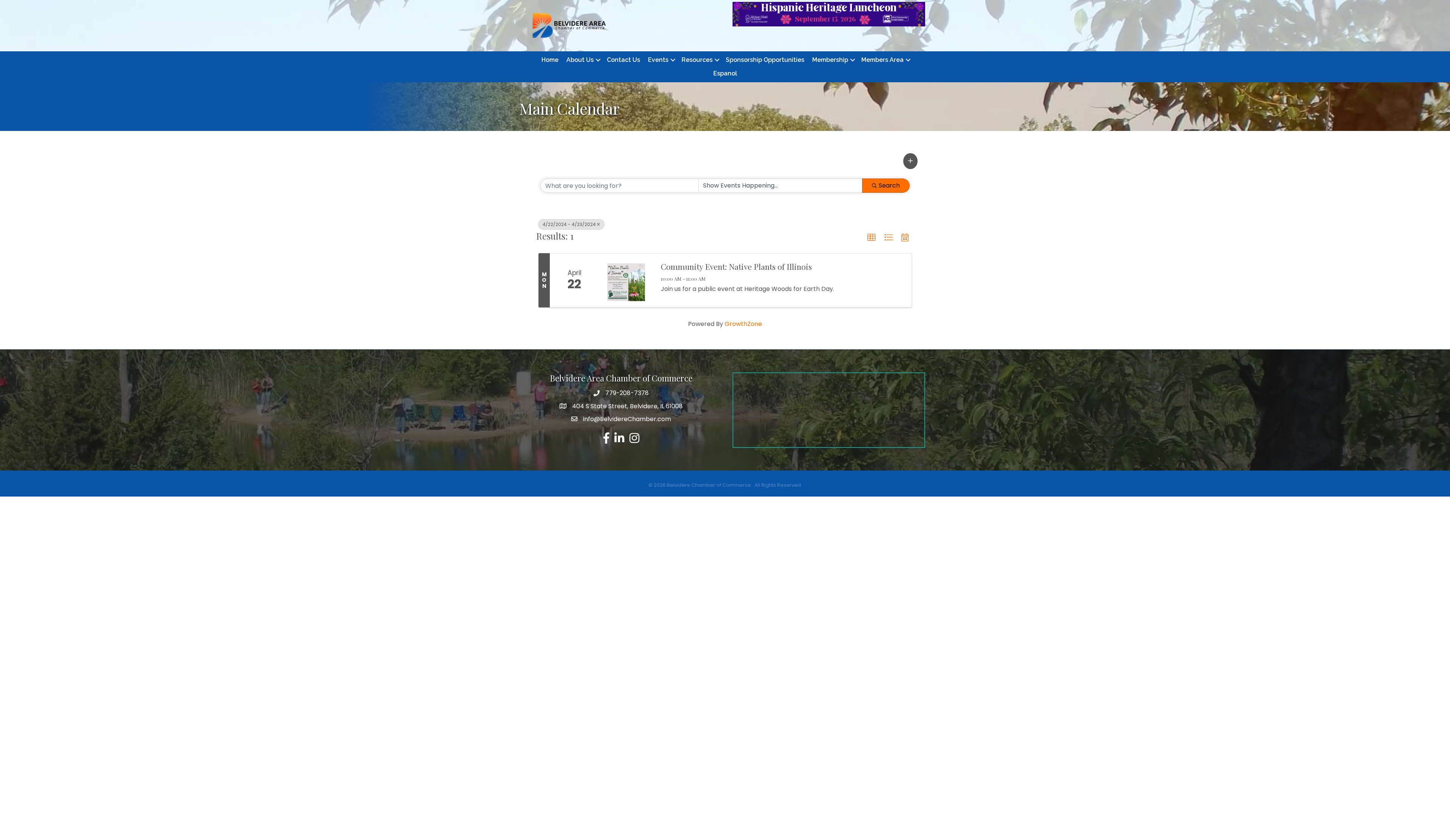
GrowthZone (743, 324)
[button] (910, 161)
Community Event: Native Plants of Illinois (736, 266)
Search (889, 185)
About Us (580, 59)
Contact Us (623, 59)
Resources (697, 59)
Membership (830, 59)
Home (549, 59)
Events (658, 59)
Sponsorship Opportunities (765, 59)
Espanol (725, 73)
